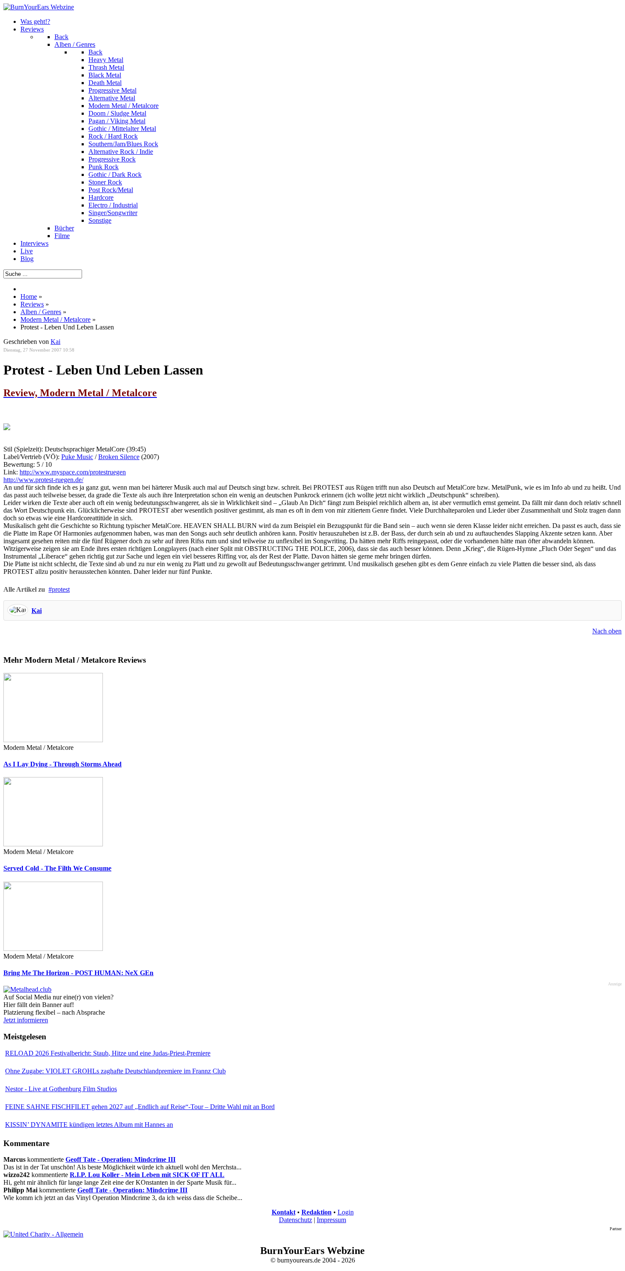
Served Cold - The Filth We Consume (57, 868)
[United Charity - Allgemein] (43, 1234)
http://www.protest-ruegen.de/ (43, 479)
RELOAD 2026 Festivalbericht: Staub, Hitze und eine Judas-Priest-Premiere (107, 1053)
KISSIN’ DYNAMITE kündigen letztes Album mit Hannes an (89, 1124)
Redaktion (316, 1212)
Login (346, 1212)
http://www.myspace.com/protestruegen (73, 472)
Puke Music (77, 456)
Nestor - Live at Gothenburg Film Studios (61, 1088)
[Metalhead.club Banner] (27, 989)
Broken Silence (118, 456)
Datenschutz (295, 1219)
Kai (36, 610)
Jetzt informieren (25, 1020)
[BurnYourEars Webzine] (38, 7)
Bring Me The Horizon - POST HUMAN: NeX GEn (78, 972)
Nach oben (607, 631)
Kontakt (283, 1212)
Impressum (331, 1219)
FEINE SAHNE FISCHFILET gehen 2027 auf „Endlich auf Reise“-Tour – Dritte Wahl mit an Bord (140, 1106)
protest (61, 589)
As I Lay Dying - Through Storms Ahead (62, 764)
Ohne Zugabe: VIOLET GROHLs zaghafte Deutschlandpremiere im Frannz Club (115, 1071)
